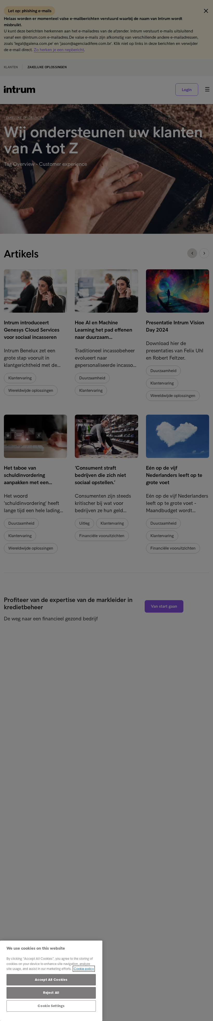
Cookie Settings (51, 1006)
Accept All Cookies (51, 980)
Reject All (51, 993)
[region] (51, 981)
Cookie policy (84, 969)
